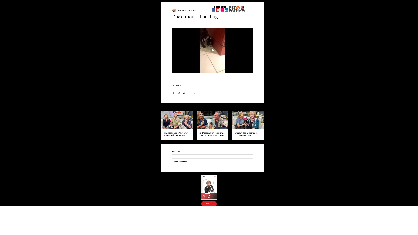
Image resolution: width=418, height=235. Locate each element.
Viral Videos (177, 85)
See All (261, 107)
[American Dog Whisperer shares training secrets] (177, 120)
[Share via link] (189, 93)
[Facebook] (213, 10)
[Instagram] (222, 10)
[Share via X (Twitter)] (179, 93)
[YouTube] (217, 10)
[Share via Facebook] (173, 93)
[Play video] (212, 50)
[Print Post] (195, 93)
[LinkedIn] (226, 10)
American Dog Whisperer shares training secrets (176, 134)
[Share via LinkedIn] (184, 93)
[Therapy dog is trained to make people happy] (248, 120)
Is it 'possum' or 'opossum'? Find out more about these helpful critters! (211, 134)
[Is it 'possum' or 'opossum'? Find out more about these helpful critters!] (212, 120)
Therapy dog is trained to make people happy (246, 134)
